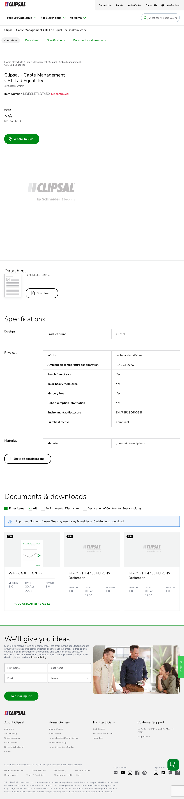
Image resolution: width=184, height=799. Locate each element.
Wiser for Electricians (103, 733)
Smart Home (55, 733)
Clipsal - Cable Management (65, 62)
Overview (10, 40)
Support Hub (143, 736)
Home (7, 62)
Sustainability (10, 733)
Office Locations (12, 738)
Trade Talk (98, 738)
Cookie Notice (38, 770)
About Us (9, 729)
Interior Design (56, 729)
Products (18, 62)
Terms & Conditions (35, 775)
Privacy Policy (38, 657)
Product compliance (13, 770)
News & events (11, 742)
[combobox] (69, 678)
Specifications (56, 40)
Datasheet (32, 40)
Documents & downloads (89, 40)
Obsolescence (11, 775)
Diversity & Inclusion (14, 747)
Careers (8, 751)
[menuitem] (22, 17)
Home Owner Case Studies (61, 747)
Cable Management (36, 62)
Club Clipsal (99, 729)
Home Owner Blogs (58, 742)
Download (43, 293)
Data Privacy (60, 770)
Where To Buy (23, 139)
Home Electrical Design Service (63, 738)
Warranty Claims (82, 770)
